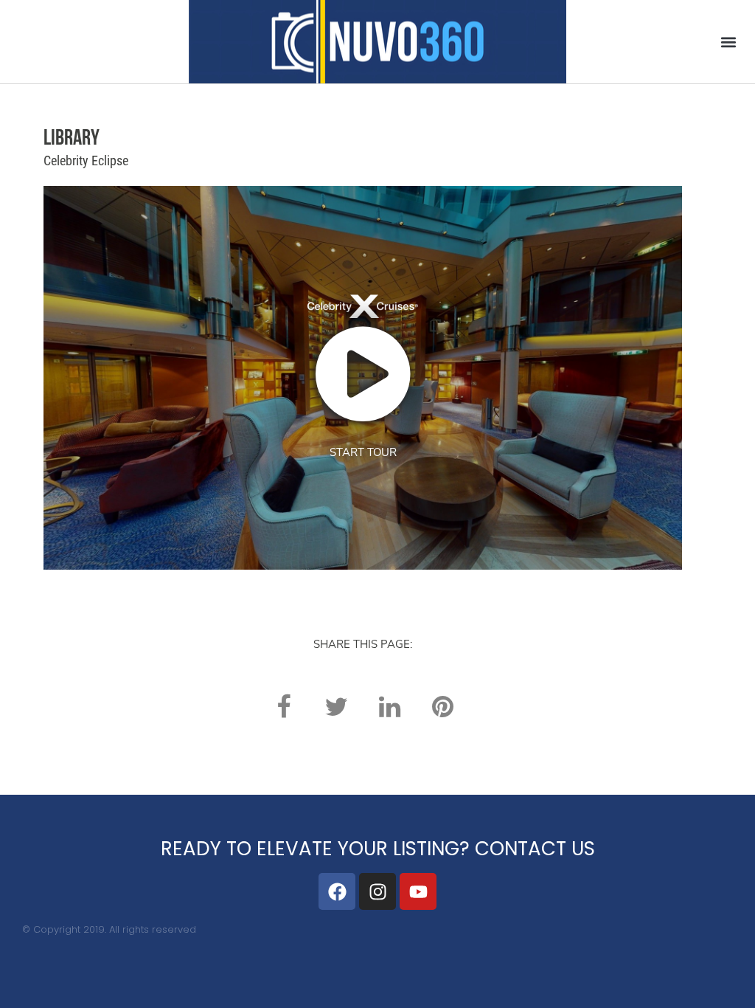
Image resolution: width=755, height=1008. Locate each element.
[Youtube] (418, 891)
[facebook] (283, 706)
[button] (728, 42)
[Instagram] (377, 891)
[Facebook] (337, 891)
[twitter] (336, 706)
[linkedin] (389, 706)
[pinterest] (442, 706)
